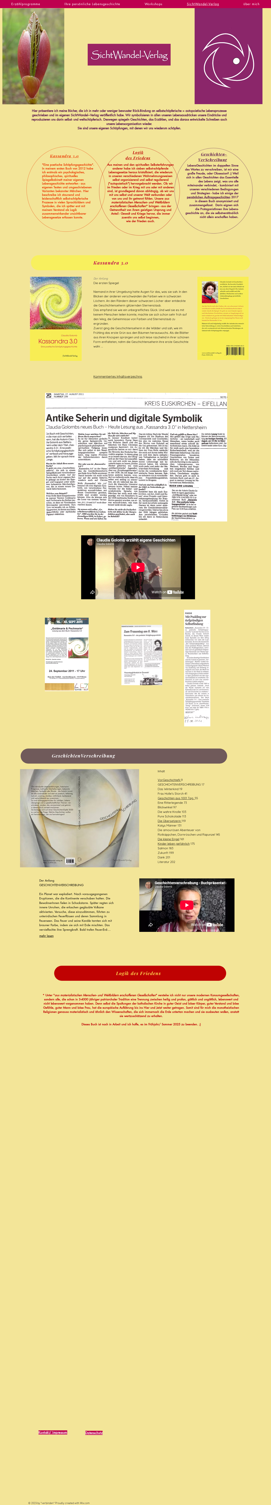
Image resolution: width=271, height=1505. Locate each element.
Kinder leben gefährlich (174, 844)
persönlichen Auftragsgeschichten (208, 197)
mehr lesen (46, 936)
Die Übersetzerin (170, 821)
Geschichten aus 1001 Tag (176, 798)
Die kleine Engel (168, 839)
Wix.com (85, 1503)
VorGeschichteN (169, 780)
